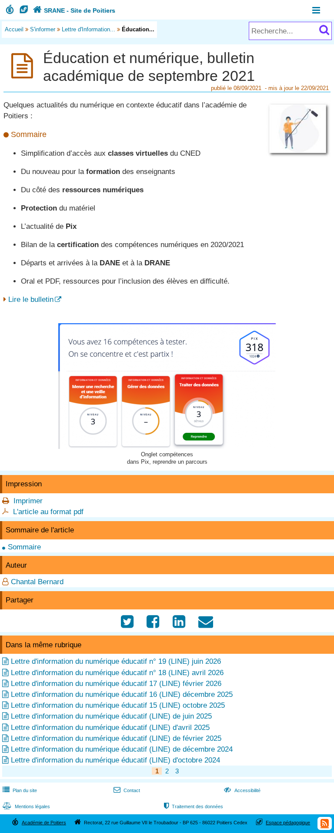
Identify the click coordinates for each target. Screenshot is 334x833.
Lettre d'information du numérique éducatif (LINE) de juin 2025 (111, 716)
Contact (127, 790)
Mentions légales (26, 806)
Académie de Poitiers (44, 822)
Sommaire (24, 547)
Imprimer (28, 501)
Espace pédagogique (288, 822)
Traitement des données (193, 806)
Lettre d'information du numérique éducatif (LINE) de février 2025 (116, 738)
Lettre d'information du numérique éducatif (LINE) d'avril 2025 (110, 727)
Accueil (14, 29)
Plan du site (20, 790)
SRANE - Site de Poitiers (74, 10)
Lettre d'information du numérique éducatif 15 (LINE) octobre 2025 (118, 705)
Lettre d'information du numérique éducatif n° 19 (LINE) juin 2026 (116, 661)
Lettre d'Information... (88, 29)
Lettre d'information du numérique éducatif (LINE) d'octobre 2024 (115, 760)
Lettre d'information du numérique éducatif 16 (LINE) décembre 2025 (122, 694)
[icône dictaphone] (298, 155)
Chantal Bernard (37, 582)
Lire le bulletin (30, 299)
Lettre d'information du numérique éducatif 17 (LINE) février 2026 (116, 683)
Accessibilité (242, 790)
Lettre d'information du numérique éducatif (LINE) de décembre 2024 (122, 749)
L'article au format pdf (48, 512)
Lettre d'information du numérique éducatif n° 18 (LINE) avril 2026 (117, 673)
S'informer (42, 29)
